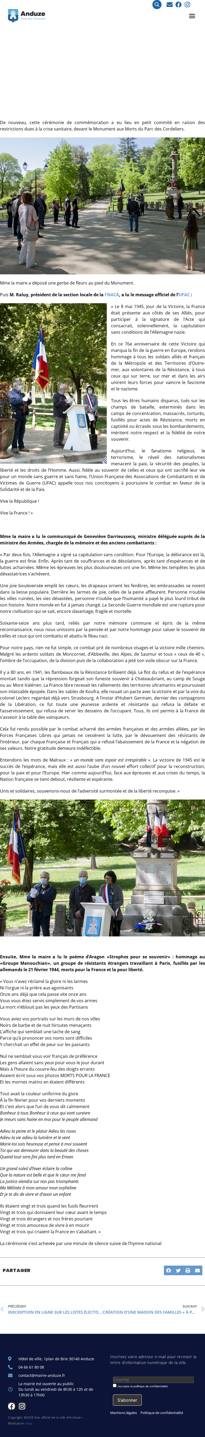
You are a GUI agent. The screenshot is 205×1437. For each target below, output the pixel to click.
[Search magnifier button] (156, 4)
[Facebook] (178, 5)
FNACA (112, 295)
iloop (29, 1423)
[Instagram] (187, 5)
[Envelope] (170, 5)
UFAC (184, 295)
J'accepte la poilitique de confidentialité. (142, 1386)
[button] (192, 16)
